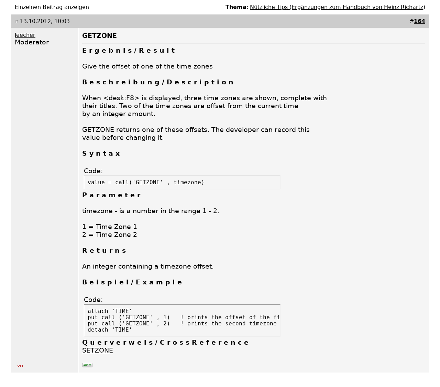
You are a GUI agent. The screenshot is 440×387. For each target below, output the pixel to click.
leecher (25, 35)
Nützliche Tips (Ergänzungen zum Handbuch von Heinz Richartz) (337, 7)
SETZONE (97, 350)
